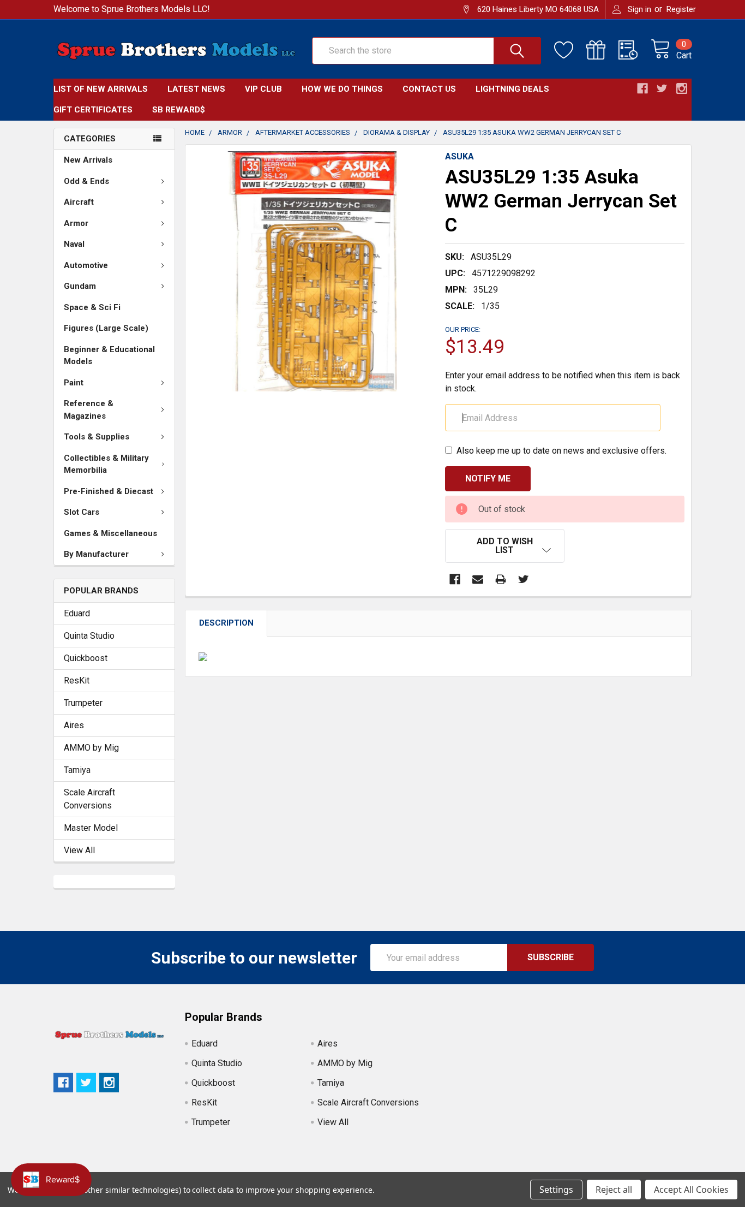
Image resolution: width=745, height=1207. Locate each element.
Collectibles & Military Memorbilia (106, 464)
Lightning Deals (512, 89)
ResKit (76, 680)
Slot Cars (81, 512)
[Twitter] (523, 579)
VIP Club (263, 89)
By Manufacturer (96, 554)
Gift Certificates (93, 110)
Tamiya (77, 770)
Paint (73, 383)
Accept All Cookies (691, 1190)
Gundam (80, 286)
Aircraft (79, 202)
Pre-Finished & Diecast (108, 491)
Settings (556, 1190)
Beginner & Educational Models (109, 355)
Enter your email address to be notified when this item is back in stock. (562, 382)
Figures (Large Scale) (106, 328)
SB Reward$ (178, 110)
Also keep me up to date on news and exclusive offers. (561, 450)
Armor (76, 223)
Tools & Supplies (96, 437)
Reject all (614, 1190)
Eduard (77, 613)
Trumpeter (83, 703)
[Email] (478, 579)
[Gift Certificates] (602, 50)
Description (226, 623)
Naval (74, 244)
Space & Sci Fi (92, 307)
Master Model (91, 828)
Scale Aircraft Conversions (89, 799)
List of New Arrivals (100, 89)
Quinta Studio (89, 636)
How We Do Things (342, 89)
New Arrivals (88, 160)
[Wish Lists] (570, 50)
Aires (74, 725)
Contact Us (429, 89)
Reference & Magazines (88, 410)
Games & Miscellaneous (110, 533)
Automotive (86, 265)
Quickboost (85, 658)
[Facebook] (455, 579)
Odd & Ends (86, 181)
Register (681, 9)
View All (79, 850)
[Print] (500, 579)
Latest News (196, 89)
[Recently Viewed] (634, 50)
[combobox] (426, 50)
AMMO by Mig (91, 747)
